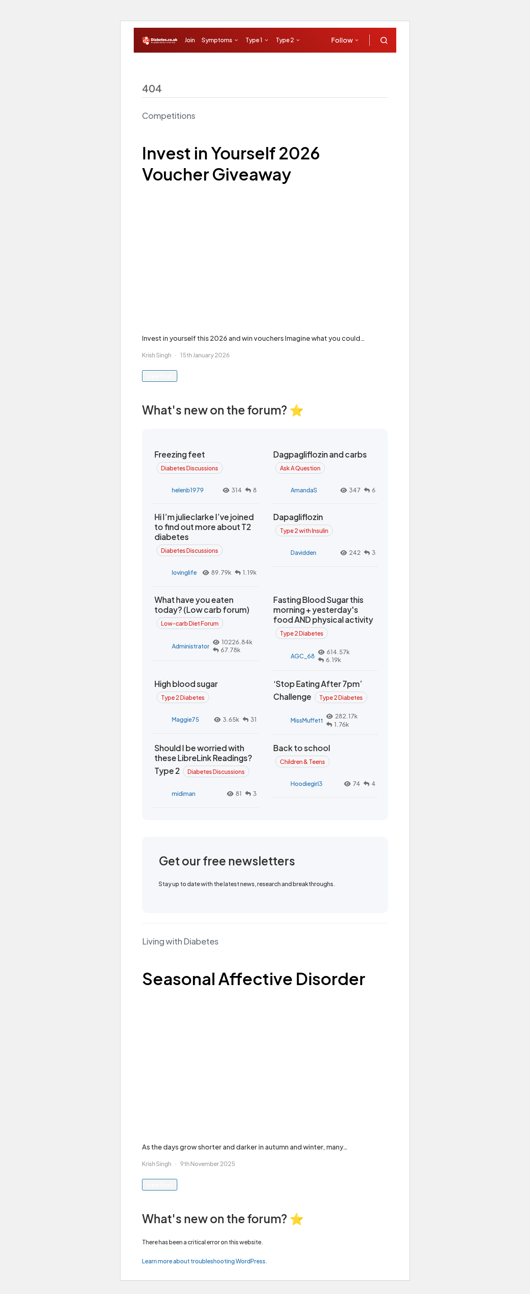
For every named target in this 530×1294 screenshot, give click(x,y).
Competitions (168, 115)
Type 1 (254, 39)
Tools (293, 64)
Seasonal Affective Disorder (253, 978)
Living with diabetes (214, 64)
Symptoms (217, 39)
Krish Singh (156, 355)
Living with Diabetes (180, 941)
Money (263, 64)
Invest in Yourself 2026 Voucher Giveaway (231, 163)
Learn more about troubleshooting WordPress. (204, 1261)
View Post (160, 376)
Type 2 (285, 39)
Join (190, 39)
